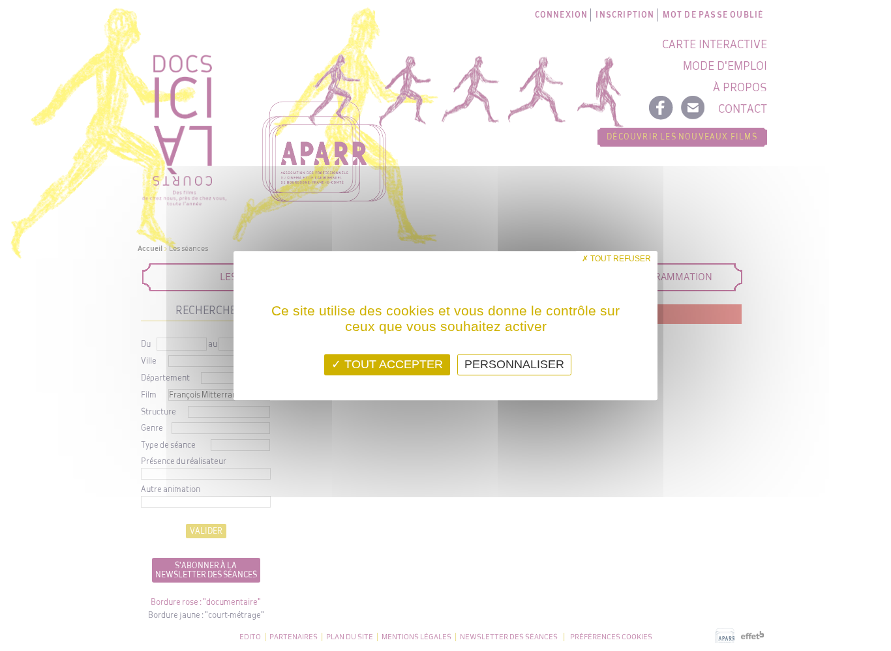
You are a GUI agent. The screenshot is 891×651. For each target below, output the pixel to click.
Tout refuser (619, 258)
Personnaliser (514, 364)
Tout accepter (392, 364)
